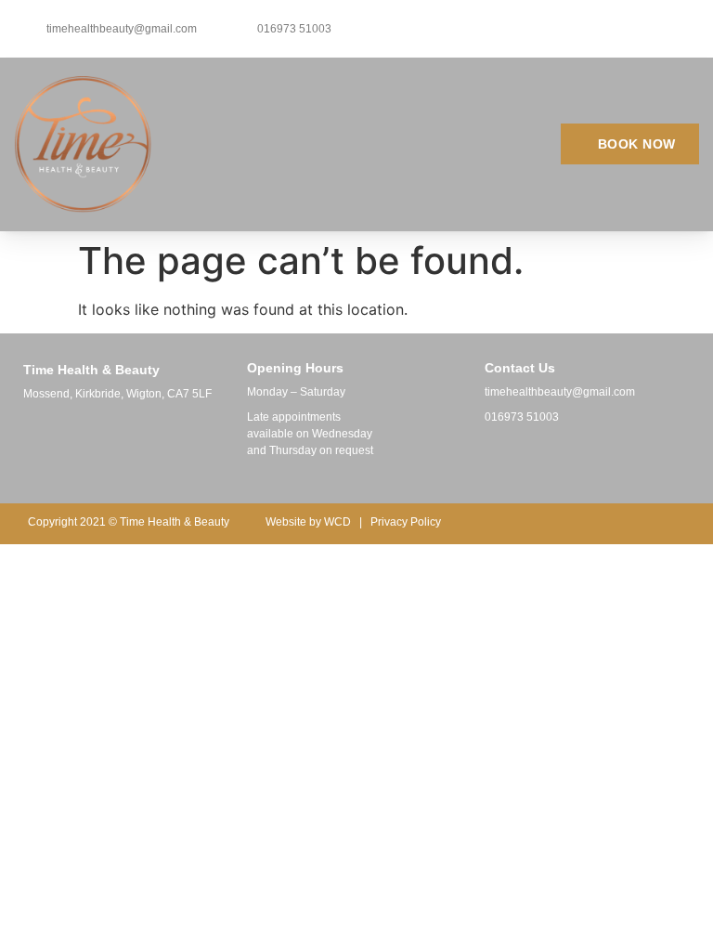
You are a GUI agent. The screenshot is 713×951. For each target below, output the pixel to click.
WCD (337, 521)
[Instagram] (516, 459)
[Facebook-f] (482, 459)
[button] (447, 144)
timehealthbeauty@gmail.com (560, 391)
